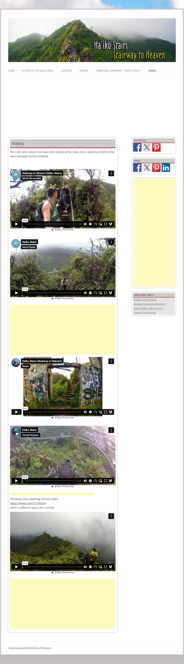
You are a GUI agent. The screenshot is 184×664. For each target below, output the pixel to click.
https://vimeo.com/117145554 (28, 503)
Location (66, 70)
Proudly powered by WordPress (24, 647)
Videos (152, 70)
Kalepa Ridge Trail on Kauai (148, 308)
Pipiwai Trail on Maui (145, 312)
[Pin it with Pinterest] (156, 167)
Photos (84, 70)
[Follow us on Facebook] (137, 147)
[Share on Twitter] (146, 167)
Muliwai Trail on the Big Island (149, 304)
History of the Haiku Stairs (37, 70)
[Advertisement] (92, 102)
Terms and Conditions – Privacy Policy (118, 70)
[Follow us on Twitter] (146, 147)
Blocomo (46, 647)
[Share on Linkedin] (166, 167)
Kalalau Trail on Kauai (145, 299)
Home (11, 70)
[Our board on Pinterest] (156, 147)
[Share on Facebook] (137, 167)
